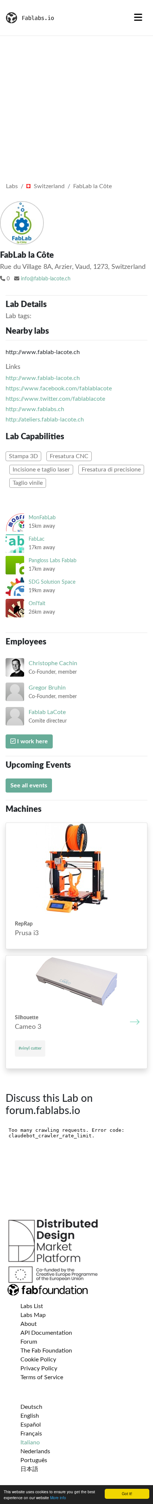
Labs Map (33, 1315)
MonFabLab (42, 517)
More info (58, 1497)
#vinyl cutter (30, 1048)
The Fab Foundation (46, 1351)
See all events (28, 785)
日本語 (29, 1469)
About (28, 1324)
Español (30, 1425)
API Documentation (46, 1333)
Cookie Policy (38, 1360)
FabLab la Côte (92, 186)
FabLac (37, 539)
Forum (28, 1342)
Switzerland (48, 186)
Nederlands (35, 1451)
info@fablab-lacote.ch (46, 278)
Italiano (30, 1442)
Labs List (31, 1306)
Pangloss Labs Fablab (52, 560)
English (29, 1416)
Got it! (127, 1493)
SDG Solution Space (52, 582)
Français (31, 1434)
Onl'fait (37, 603)
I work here (32, 741)
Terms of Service (41, 1377)
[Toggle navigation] (138, 17)
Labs (12, 186)
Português (33, 1460)
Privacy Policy (38, 1368)
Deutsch (31, 1407)
